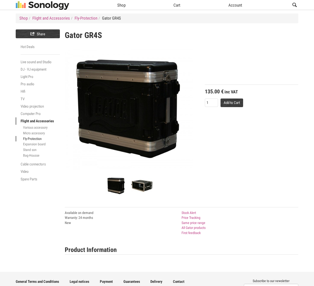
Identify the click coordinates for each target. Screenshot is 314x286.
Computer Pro (31, 114)
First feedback (191, 233)
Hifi (23, 91)
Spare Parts (29, 179)
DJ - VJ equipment (33, 69)
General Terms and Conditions (37, 281)
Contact (178, 281)
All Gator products (194, 228)
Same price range (193, 223)
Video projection (32, 106)
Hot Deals (28, 47)
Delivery (156, 281)
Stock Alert (189, 213)
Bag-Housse (31, 155)
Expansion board (34, 144)
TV (23, 99)
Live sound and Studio (36, 62)
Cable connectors (33, 164)
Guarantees (131, 281)
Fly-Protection (32, 139)
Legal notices (79, 281)
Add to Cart (232, 102)
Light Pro (27, 77)
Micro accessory (34, 133)
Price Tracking (191, 218)
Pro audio (27, 84)
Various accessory (35, 127)
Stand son (30, 150)
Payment (106, 281)
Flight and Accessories (37, 121)
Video (25, 171)
